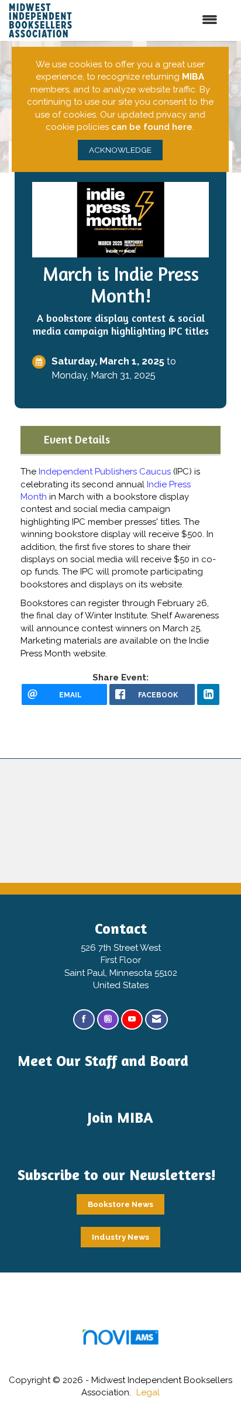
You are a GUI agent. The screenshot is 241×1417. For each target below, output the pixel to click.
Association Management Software (120, 1352)
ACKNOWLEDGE (120, 149)
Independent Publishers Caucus (104, 471)
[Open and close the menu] (162, 20)
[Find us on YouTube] (132, 1019)
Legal (148, 1392)
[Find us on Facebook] (84, 1019)
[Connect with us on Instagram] (108, 1019)
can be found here (151, 127)
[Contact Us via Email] (156, 1019)
